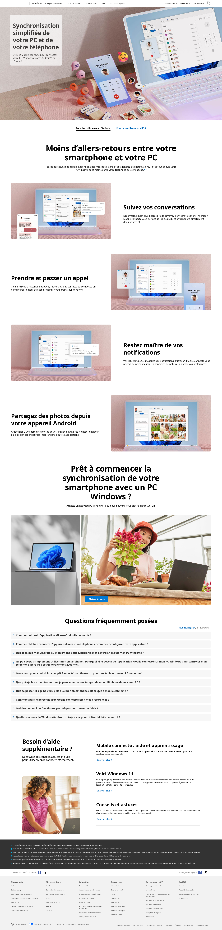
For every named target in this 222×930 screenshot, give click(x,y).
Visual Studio (150, 917)
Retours (48, 898)
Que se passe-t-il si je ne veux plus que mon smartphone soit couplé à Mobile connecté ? (72, 691)
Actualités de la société (186, 890)
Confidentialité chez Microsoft (189, 894)
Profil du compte (51, 886)
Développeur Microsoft (153, 886)
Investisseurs (183, 898)
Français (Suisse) (20, 924)
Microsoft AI (115, 886)
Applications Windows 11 (19, 910)
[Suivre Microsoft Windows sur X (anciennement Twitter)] (45, 872)
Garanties (49, 910)
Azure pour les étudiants (87, 917)
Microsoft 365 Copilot (118, 910)
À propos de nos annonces (184, 925)
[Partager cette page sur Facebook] (200, 872)
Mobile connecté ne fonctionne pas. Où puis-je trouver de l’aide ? (57, 708)
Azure (113, 894)
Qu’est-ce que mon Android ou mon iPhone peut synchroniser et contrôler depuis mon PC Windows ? (80, 653)
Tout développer (187, 627)
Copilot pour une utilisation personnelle (24, 898)
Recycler (49, 906)
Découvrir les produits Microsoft (22, 906)
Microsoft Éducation (86, 886)
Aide (103, 3)
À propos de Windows (53, 3)
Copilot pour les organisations (21, 894)
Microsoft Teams (116, 915)
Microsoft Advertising (118, 906)
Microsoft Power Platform (154, 908)
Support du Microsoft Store (55, 894)
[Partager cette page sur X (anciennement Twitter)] (206, 872)
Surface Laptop (16, 890)
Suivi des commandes (53, 902)
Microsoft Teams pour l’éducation (90, 894)
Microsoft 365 (15, 902)
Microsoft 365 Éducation (87, 898)
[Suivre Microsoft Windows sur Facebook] (39, 872)
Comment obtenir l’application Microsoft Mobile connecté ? (53, 635)
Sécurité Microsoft (117, 890)
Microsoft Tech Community (155, 900)
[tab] (93, 129)
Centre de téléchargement (54, 890)
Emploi (181, 886)
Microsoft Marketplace (153, 904)
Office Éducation (84, 902)
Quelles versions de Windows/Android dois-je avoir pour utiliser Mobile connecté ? (68, 717)
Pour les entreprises (117, 3)
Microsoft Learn (151, 890)
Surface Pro (15, 886)
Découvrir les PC (91, 3)
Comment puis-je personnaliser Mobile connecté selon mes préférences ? (62, 699)
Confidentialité (138, 925)
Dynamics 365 (115, 898)
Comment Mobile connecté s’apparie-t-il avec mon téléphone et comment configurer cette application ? (82, 644)
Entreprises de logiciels (153, 913)
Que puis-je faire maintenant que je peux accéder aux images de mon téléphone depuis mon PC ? (78, 682)
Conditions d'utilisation (154, 925)
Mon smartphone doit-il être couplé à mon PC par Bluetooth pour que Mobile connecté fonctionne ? (79, 673)
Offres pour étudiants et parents (90, 913)
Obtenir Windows (73, 3)
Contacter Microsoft (123, 925)
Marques (169, 925)
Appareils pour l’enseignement (89, 890)
